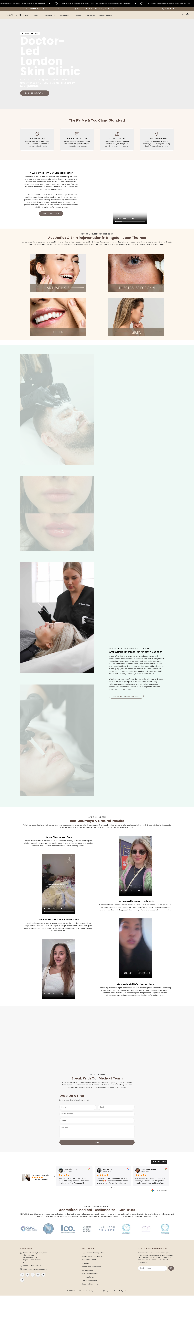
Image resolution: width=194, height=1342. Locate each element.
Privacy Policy (87, 1270)
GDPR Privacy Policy (89, 1274)
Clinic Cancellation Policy (92, 1256)
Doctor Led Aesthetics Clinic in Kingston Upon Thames (98, 9)
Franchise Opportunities (91, 1267)
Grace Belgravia (120, 1291)
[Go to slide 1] (111, 1187)
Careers (85, 1263)
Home (36, 15)
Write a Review (159, 1162)
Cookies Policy (88, 1277)
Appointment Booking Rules (93, 1253)
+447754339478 (35, 1266)
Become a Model (105, 15)
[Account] (182, 15)
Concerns (64, 15)
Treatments (49, 15)
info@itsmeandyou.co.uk (49, 9)
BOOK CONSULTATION (51, 214)
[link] (37, 140)
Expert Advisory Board (90, 1284)
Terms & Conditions (90, 1280)
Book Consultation (34, 93)
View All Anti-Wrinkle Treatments (126, 696)
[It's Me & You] (17, 15)
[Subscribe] (171, 1268)
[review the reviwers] (89, 1169)
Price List (77, 15)
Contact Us (90, 15)
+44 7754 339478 (29, 9)
